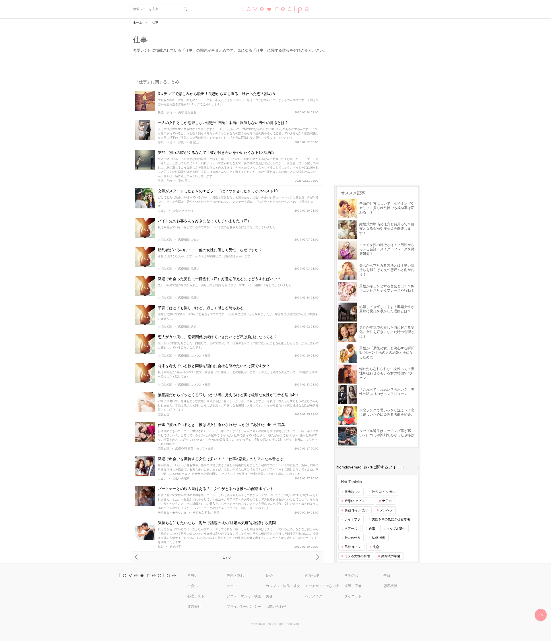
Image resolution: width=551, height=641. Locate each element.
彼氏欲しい (352, 491)
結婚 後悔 (378, 537)
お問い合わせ (276, 607)
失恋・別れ (165, 112)
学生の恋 (351, 576)
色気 (372, 528)
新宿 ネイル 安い (356, 510)
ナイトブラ (352, 519)
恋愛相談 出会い (188, 239)
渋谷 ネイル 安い (384, 491)
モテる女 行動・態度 (206, 512)
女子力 (387, 501)
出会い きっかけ (182, 210)
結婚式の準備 (390, 556)
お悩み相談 (165, 239)
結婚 (161, 546)
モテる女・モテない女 (172, 512)
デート (232, 586)
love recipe (153, 576)
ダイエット (353, 596)
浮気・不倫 (165, 142)
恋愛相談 (390, 586)
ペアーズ (351, 528)
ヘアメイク (313, 596)
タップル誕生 (396, 528)
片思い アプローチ (358, 501)
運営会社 (194, 607)
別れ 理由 (184, 180)
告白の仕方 (352, 537)
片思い (192, 576)
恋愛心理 (163, 414)
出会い (162, 210)
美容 (269, 596)
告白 (386, 576)
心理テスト (196, 596)
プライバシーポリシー (244, 607)
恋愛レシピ (275, 9)
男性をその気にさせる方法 (391, 519)
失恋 (376, 547)
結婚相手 (175, 546)
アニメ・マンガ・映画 (244, 596)
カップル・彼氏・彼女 (283, 586)
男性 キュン (353, 547)
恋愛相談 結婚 (187, 326)
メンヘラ (386, 510)
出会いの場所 (181, 478)
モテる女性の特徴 (357, 556)
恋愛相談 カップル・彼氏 (194, 355)
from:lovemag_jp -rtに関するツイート (370, 467)
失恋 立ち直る (187, 112)
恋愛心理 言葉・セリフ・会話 (194, 448)
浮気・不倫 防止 (188, 142)
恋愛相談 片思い (188, 268)
